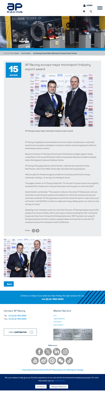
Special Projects (58, 325)
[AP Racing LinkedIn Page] (57, 352)
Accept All (41, 386)
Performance (58, 322)
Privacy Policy (27, 370)
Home (16, 53)
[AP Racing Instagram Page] (65, 352)
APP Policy (53, 370)
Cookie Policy (59, 380)
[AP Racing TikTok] (69, 361)
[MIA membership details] (63, 335)
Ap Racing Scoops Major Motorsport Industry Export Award (55, 53)
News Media (26, 53)
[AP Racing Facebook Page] (40, 352)
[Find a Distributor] (84, 11)
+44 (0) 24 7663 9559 (17, 318)
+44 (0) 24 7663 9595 (52, 299)
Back (9, 284)
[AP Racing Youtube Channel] (35, 361)
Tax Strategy (78, 370)
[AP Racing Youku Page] (52, 361)
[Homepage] (14, 8)
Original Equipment (59, 318)
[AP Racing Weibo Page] (44, 361)
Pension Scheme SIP (40, 370)
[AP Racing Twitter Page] (48, 352)
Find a (18, 332)
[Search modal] (90, 11)
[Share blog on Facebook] (37, 230)
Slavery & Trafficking (65, 370)
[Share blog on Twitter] (34, 230)
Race (55, 315)
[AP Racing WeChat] (61, 361)
